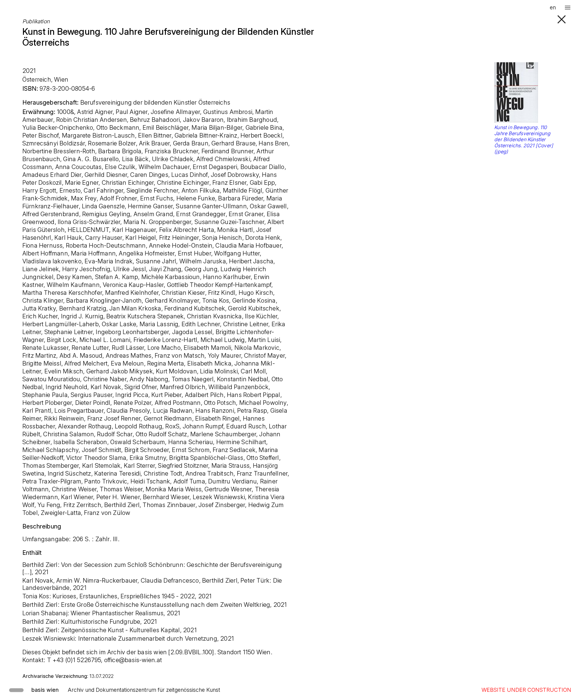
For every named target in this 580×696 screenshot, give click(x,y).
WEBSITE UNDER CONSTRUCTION (526, 690)
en (553, 7)
